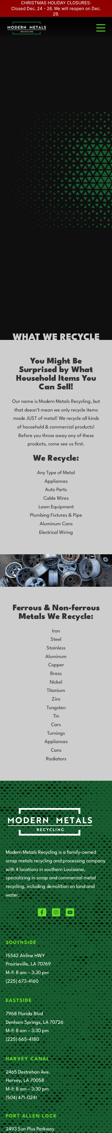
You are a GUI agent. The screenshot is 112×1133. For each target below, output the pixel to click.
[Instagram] (56, 912)
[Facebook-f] (42, 912)
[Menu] (100, 27)
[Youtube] (70, 912)
